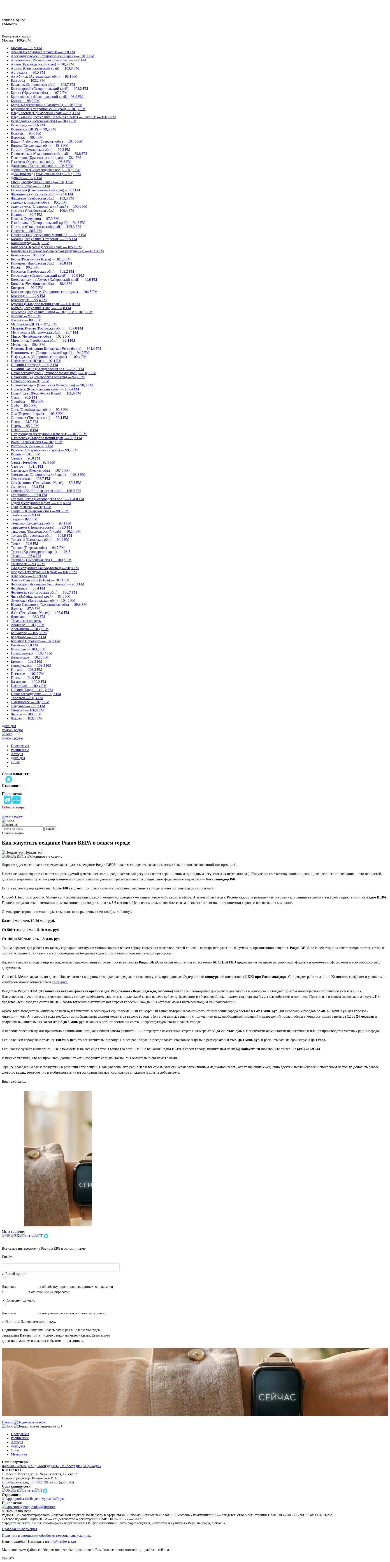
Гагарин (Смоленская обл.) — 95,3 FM (40, 149)
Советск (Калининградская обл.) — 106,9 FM (46, 491)
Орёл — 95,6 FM (24, 405)
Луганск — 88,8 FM (26, 320)
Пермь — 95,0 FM (25, 426)
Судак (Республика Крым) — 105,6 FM (41, 503)
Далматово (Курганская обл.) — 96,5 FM (42, 166)
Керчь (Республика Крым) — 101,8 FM (41, 259)
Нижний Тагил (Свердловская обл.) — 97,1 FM (47, 369)
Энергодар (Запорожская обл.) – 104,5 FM (43, 600)
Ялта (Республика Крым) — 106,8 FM (40, 613)
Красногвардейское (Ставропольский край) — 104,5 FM (54, 292)
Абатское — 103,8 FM (27, 625)
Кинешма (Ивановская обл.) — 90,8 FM (41, 263)
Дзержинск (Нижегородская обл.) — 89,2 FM (45, 170)
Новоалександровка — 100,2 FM (36, 694)
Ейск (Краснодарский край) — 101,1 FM (42, 182)
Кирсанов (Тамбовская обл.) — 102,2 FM (42, 271)
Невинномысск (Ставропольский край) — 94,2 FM (50, 353)
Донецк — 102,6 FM (26, 178)
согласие (27, 1313)
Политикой (16, 1292)
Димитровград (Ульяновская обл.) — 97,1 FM (46, 174)
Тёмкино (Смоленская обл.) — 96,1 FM (41, 523)
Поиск (50, 829)
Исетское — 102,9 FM (27, 673)
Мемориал (19, 1454)
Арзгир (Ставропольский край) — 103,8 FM (45, 68)
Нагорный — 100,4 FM (28, 686)
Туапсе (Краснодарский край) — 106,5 (40, 552)
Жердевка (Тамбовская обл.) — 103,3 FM (42, 198)
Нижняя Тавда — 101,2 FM (32, 690)
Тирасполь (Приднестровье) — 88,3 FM (41, 527)
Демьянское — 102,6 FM (30, 657)
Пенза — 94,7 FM (24, 422)
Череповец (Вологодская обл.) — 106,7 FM (44, 592)
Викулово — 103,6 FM (28, 649)
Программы (20, 746)
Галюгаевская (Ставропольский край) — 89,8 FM (49, 154)
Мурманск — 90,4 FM (28, 344)
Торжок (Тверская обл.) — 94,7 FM (38, 548)
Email (7, 1257)
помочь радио (12, 730)
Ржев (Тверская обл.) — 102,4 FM (37, 442)
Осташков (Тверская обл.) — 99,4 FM (39, 418)
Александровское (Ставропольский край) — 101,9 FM (52, 56)
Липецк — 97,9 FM (26, 316)
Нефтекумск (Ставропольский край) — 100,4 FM (48, 357)
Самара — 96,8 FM (25, 458)
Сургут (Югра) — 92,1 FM (31, 507)
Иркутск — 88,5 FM (26, 231)
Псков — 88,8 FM (24, 430)
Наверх (8, 1422)
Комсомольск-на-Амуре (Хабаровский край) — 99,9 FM (54, 279)
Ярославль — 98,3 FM (28, 617)
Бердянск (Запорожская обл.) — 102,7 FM (43, 84)
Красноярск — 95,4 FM (29, 300)
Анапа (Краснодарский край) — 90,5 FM (42, 64)
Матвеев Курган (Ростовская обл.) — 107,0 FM (47, 328)
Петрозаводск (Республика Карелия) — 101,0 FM (49, 434)
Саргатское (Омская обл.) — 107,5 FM (40, 470)
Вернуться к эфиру (16, 36)
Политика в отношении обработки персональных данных (46, 1535)
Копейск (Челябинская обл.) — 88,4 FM (41, 283)
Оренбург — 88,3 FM (27, 401)
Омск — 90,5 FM (24, 397)
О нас (15, 762)
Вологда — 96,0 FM (26, 133)
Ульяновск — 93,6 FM (28, 564)
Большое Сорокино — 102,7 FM (35, 641)
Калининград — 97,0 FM (30, 243)
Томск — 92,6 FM (24, 543)
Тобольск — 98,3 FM (27, 698)
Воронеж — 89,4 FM (27, 137)
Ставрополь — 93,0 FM (29, 495)
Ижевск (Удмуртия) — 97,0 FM (35, 218)
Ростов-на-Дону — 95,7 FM (32, 446)
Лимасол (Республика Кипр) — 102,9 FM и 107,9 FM (52, 312)
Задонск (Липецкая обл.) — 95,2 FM (39, 202)
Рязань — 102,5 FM (25, 454)
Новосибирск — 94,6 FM (30, 381)
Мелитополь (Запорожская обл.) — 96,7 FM (44, 332)
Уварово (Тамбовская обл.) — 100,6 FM (41, 560)
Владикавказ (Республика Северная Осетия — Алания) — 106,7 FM (63, 117)
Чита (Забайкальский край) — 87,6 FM (40, 596)
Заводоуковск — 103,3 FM (31, 665)
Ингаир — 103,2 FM (26, 669)
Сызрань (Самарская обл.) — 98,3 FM (40, 511)
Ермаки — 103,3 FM (26, 661)
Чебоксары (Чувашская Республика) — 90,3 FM (47, 584)
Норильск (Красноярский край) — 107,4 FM (45, 389)
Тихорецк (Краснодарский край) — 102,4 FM (46, 531)
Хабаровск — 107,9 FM (29, 576)
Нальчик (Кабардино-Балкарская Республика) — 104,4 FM (56, 348)
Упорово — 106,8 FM (27, 710)
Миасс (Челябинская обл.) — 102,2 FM (40, 336)
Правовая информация (19, 1529)
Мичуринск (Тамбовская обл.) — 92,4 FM (43, 340)
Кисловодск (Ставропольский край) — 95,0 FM (47, 275)
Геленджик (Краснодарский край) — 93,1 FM (46, 158)
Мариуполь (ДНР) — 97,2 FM (34, 324)
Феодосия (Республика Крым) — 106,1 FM (44, 572)
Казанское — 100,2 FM (28, 682)
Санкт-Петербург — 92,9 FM (33, 462)
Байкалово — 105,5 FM (29, 633)
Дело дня (9, 726)
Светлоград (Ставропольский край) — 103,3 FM (48, 474)
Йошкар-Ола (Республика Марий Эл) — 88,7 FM (48, 235)
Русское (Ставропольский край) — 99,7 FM (44, 450)
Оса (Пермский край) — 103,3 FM (37, 413)
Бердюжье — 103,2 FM (28, 637)
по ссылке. (60, 982)
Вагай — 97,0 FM (24, 645)
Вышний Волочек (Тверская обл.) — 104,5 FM (46, 141)
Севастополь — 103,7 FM (30, 478)
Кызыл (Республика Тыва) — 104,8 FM (41, 308)
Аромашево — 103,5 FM (30, 629)
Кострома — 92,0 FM (27, 288)
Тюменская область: (26, 621)
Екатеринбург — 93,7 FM (30, 186)
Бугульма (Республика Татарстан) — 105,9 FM (46, 105)
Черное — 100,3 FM (26, 714)
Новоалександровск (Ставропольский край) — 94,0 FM (53, 373)
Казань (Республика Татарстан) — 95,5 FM (44, 239)
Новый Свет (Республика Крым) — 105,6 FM (46, 393)
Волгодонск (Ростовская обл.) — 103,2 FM (44, 121)
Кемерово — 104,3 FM (28, 255)
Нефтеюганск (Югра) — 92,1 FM (36, 361)
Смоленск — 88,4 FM (27, 487)
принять (8, 1558)
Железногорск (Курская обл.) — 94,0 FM (42, 194)
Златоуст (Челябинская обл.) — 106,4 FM (42, 210)
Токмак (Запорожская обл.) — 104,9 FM (41, 535)
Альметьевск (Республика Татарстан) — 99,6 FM (48, 60)
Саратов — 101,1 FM (27, 466)
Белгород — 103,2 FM (28, 80)
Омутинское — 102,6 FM (30, 702)
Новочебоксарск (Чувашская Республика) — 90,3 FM (52, 385)
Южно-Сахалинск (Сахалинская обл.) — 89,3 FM (49, 604)
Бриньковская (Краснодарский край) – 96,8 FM (47, 97)
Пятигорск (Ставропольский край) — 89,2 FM (46, 438)
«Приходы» (92, 1466)
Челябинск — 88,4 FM (28, 588)
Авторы (17, 754)
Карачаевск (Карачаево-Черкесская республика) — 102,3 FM (57, 251)
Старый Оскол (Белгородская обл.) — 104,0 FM (47, 499)
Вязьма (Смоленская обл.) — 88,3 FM (39, 145)
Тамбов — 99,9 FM (25, 515)
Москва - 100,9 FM (16, 40)
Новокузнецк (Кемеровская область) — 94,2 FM (48, 377)
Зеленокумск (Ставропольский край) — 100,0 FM (49, 206)
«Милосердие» (71, 1466)
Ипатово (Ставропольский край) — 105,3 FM (46, 227)
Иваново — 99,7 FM (26, 214)
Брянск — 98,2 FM (25, 101)
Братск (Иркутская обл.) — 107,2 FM (39, 93)
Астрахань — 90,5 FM (28, 72)
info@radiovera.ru (15, 1482)
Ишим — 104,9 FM (25, 678)
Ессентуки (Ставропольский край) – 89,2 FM (45, 190)
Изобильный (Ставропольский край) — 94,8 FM (48, 223)
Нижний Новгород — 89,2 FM (34, 365)
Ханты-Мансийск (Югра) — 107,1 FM (40, 580)
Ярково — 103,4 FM (26, 718)
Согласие (27, 1286)
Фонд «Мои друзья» (43, 1466)
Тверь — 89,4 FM (24, 519)
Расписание (20, 750)
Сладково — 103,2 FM (28, 706)
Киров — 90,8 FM (25, 267)
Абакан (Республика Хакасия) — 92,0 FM (43, 52)
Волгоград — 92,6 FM (28, 125)
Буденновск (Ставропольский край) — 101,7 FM (48, 109)
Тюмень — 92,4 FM (26, 556)
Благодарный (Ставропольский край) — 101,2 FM (49, 89)
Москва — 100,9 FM (26, 48)
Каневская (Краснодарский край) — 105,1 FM (46, 247)
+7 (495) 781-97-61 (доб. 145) (52, 1482)
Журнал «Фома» (14, 1466)
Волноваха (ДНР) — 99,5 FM (33, 129)
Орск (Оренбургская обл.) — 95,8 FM (39, 409)
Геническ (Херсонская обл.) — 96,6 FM (41, 162)
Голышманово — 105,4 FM (31, 653)
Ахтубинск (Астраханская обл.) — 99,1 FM (44, 76)
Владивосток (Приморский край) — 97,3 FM (45, 113)
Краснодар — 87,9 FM (28, 296)
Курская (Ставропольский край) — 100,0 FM (45, 304)
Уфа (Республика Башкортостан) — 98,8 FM (45, 568)
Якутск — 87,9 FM (25, 608)
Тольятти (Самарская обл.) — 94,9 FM (40, 539)
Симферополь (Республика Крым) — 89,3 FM (46, 483)
